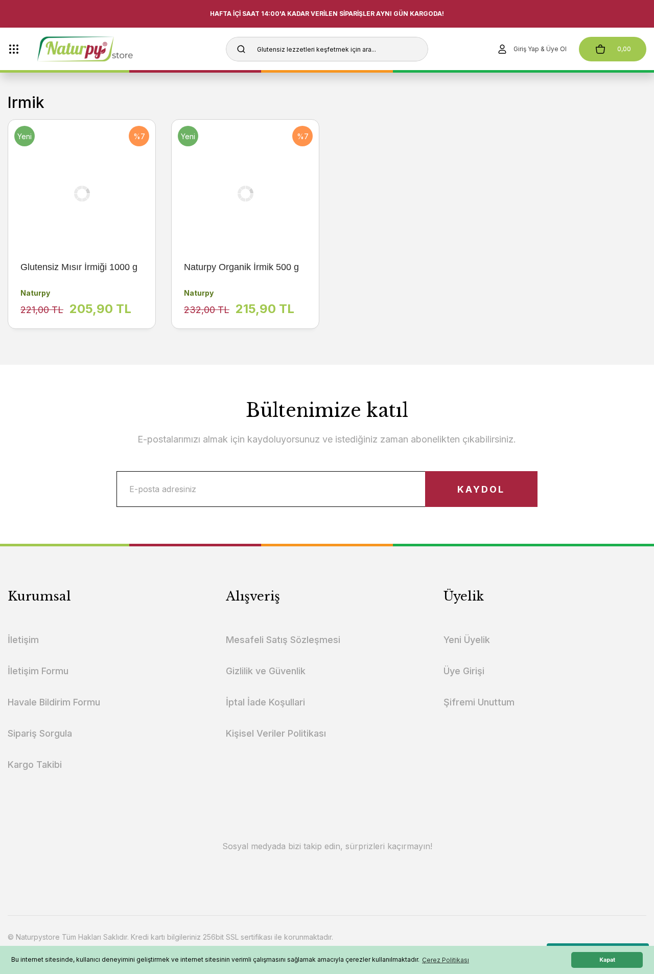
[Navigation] (14, 49)
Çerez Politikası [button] (445, 960)
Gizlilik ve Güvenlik (266, 671)
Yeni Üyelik (466, 639)
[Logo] (103, 49)
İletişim (23, 639)
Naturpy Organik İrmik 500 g (241, 267)
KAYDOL (481, 489)
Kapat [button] (607, 960)
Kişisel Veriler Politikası (276, 733)
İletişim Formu (38, 671)
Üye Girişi (463, 671)
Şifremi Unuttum (479, 702)
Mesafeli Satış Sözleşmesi (283, 639)
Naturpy (35, 293)
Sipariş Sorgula (40, 733)
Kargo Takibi (35, 764)
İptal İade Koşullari (265, 702)
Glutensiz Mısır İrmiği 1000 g (78, 267)
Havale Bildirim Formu (54, 702)
